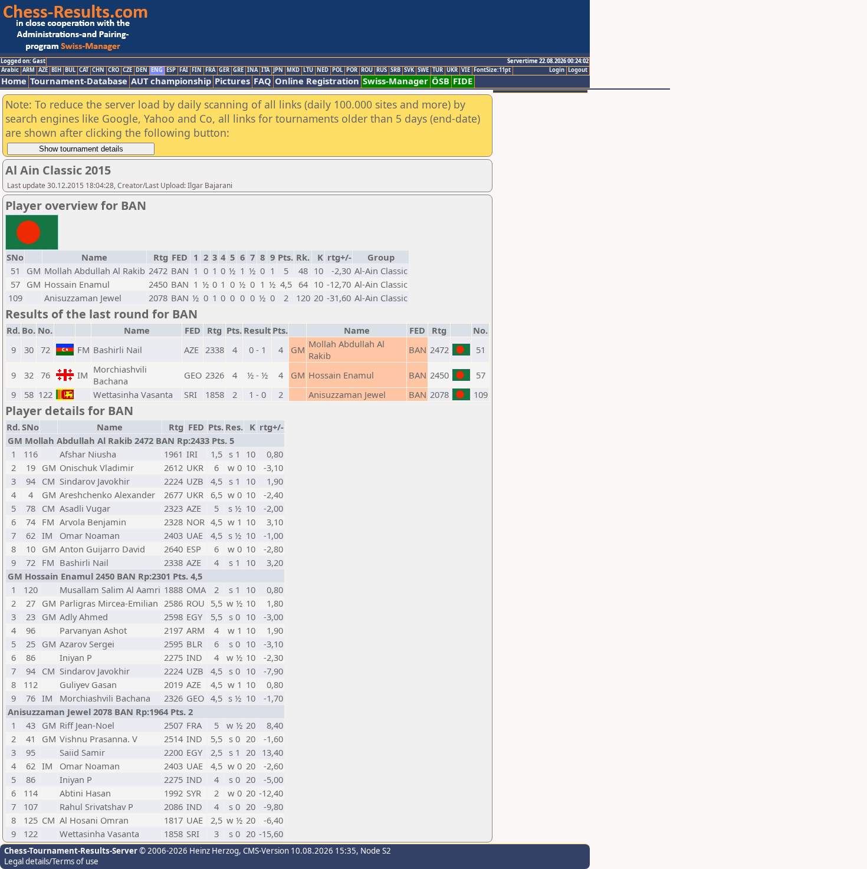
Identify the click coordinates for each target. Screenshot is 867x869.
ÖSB (440, 81)
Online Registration (317, 81)
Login (556, 70)
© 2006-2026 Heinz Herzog (188, 850)
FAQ (262, 81)
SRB (395, 70)
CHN (98, 70)
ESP (171, 70)
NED (323, 70)
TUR (437, 70)
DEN (141, 70)
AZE (43, 70)
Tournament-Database (78, 81)
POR (351, 70)
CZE (127, 70)
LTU (308, 70)
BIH (56, 70)
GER (224, 70)
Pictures (232, 81)
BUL (70, 70)
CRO (113, 70)
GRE (238, 70)
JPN (278, 70)
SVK (409, 70)
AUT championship (171, 81)
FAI (183, 70)
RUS (381, 70)
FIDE (462, 81)
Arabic (10, 70)
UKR (452, 70)
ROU (367, 70)
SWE (423, 70)
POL (337, 70)
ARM (28, 70)
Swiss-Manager (395, 81)
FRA (210, 70)
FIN (197, 70)
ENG (157, 70)
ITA (265, 70)
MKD (293, 70)
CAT (83, 70)
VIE (465, 70)
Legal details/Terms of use (51, 861)
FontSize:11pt (492, 70)
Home (14, 81)
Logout (577, 70)
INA (252, 70)
